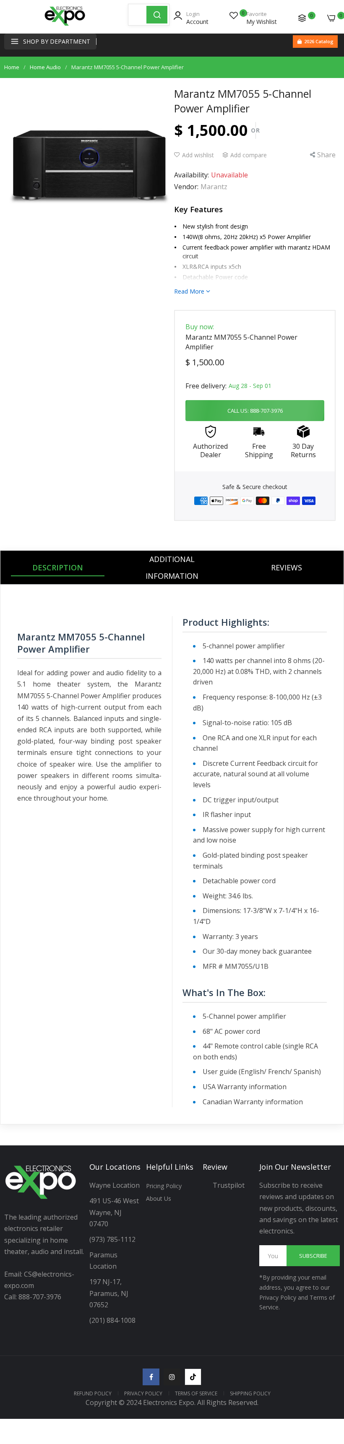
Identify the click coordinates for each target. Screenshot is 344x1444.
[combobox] (137, 14)
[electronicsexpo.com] (65, 25)
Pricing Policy (164, 1186)
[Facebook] (151, 1377)
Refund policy (93, 1393)
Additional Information (172, 567)
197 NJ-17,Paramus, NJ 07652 (108, 1293)
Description (57, 567)
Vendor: (186, 186)
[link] (327, 1374)
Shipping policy (250, 1393)
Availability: (191, 175)
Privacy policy (143, 1393)
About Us (158, 1198)
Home (11, 67)
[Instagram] (172, 1377)
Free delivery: (206, 386)
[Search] (156, 14)
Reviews (286, 567)
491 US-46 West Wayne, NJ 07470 (115, 1212)
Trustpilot (229, 1185)
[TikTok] (193, 1377)
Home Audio (45, 67)
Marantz (214, 186)
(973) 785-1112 (113, 1239)
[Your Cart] (331, 18)
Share (326, 154)
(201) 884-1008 (112, 1320)
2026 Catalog (319, 41)
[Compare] (302, 18)
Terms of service (196, 1393)
